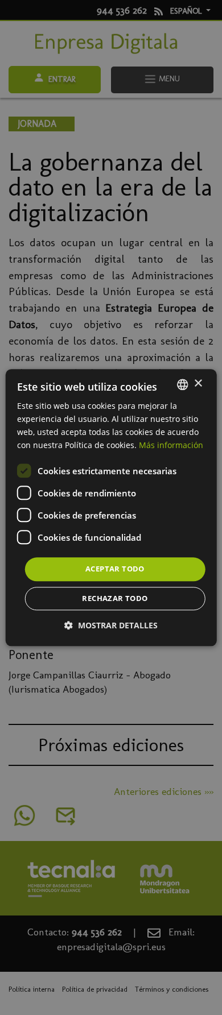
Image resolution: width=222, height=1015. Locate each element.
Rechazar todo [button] (114, 598)
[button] (111, 625)
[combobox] (182, 384)
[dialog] (111, 507)
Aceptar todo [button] (115, 569)
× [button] (198, 383)
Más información (171, 445)
